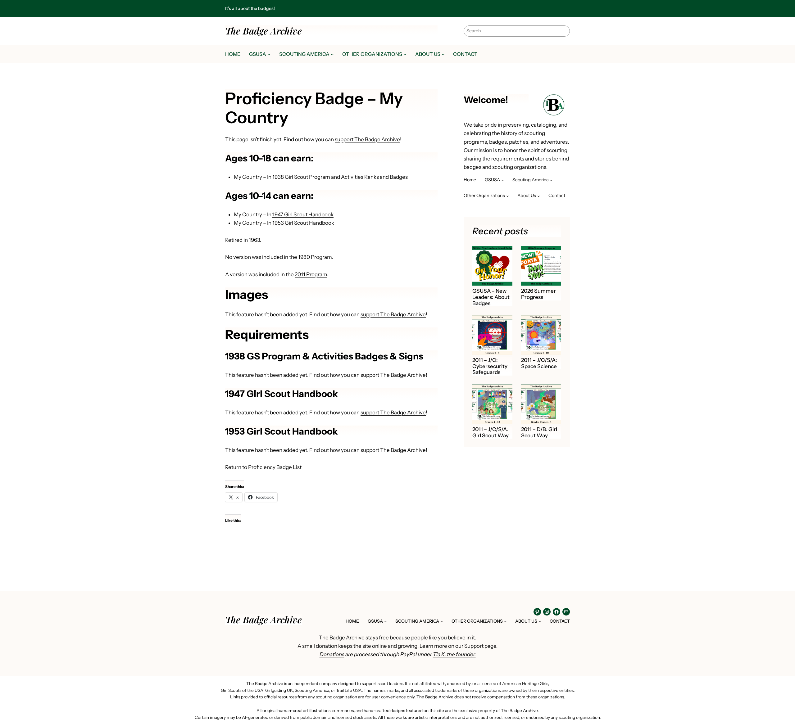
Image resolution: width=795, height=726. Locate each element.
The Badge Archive (263, 31)
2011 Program (311, 274)
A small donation (318, 646)
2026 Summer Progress (538, 294)
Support (473, 646)
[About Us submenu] (443, 54)
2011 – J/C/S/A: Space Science (539, 363)
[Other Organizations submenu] (405, 54)
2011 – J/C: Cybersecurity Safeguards (489, 366)
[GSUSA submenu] (268, 54)
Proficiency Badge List (275, 467)
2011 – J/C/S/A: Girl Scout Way (490, 432)
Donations (332, 654)
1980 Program (315, 257)
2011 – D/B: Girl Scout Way (539, 432)
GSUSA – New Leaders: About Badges (491, 297)
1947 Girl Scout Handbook (303, 214)
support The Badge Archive (367, 139)
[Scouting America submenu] (332, 54)
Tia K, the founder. (454, 654)
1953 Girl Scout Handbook (303, 223)
